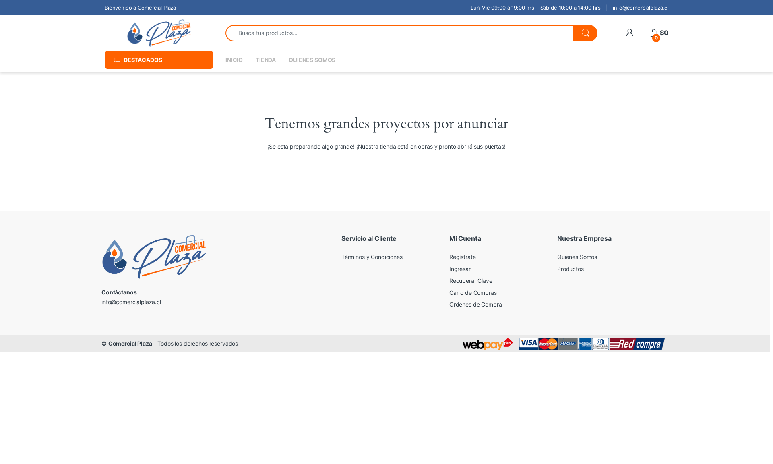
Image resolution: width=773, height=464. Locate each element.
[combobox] (399, 33)
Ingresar (460, 268)
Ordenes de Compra (475, 304)
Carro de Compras (473, 292)
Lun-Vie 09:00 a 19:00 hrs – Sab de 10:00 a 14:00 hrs (536, 7)
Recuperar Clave (470, 280)
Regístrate (462, 256)
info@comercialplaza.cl (640, 7)
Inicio (234, 59)
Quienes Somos (312, 59)
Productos (570, 268)
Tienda (266, 59)
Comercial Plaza (130, 343)
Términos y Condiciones (372, 256)
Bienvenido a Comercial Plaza (140, 7)
